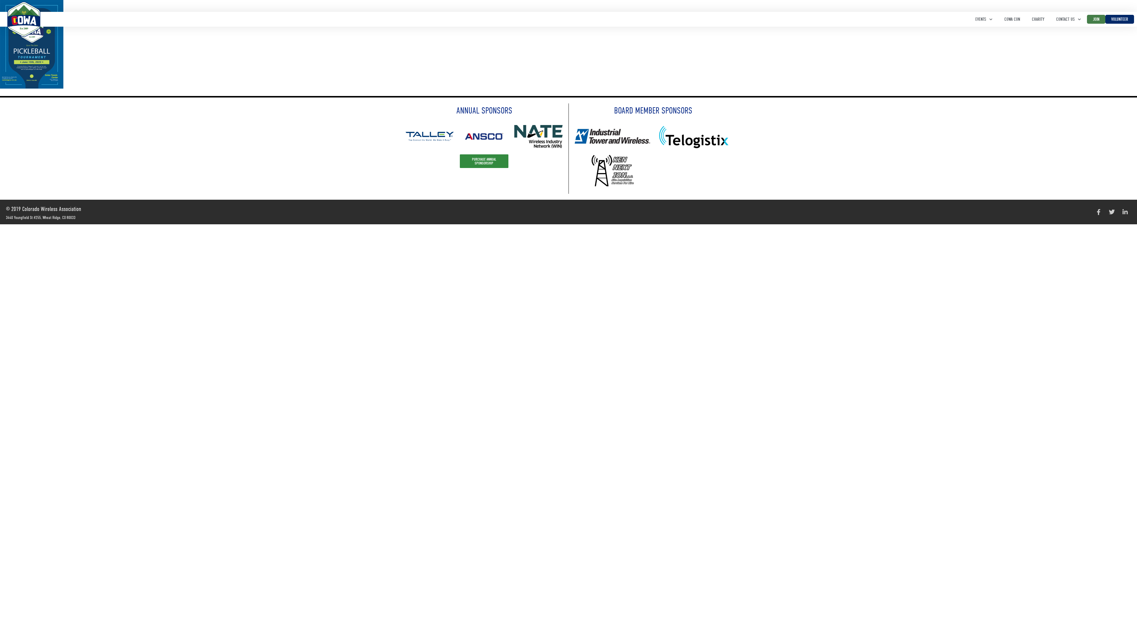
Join (1096, 19)
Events (980, 19)
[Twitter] (1112, 212)
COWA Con (1012, 19)
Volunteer (1119, 19)
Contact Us (1065, 19)
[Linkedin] (1125, 212)
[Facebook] (1098, 212)
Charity (1038, 19)
